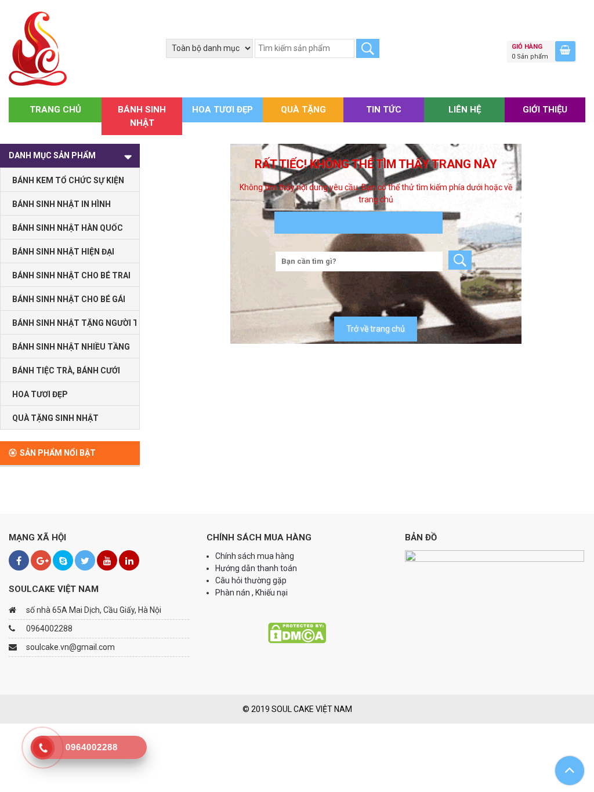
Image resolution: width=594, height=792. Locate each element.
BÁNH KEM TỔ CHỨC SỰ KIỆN (68, 180)
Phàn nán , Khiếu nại (252, 592)
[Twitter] (85, 560)
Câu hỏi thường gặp (251, 580)
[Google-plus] (41, 560)
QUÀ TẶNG (303, 109)
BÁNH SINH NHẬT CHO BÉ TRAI (71, 275)
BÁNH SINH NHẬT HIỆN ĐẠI (63, 251)
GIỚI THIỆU (545, 109)
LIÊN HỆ (464, 109)
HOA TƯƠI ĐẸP (222, 109)
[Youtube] (107, 560)
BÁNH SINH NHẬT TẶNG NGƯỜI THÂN (74, 323)
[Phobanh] (38, 48)
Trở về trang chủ (375, 328)
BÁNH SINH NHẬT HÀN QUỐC (67, 227)
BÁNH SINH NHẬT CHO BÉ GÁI (68, 299)
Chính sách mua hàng (254, 556)
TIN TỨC (383, 109)
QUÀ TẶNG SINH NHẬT (55, 418)
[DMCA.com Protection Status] (297, 632)
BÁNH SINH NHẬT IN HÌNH (61, 204)
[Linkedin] (129, 560)
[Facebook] (19, 560)
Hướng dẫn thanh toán (257, 568)
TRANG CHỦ (55, 109)
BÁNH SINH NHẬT (142, 116)
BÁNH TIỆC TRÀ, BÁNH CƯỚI (66, 370)
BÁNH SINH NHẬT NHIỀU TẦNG (71, 346)
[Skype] (63, 560)
